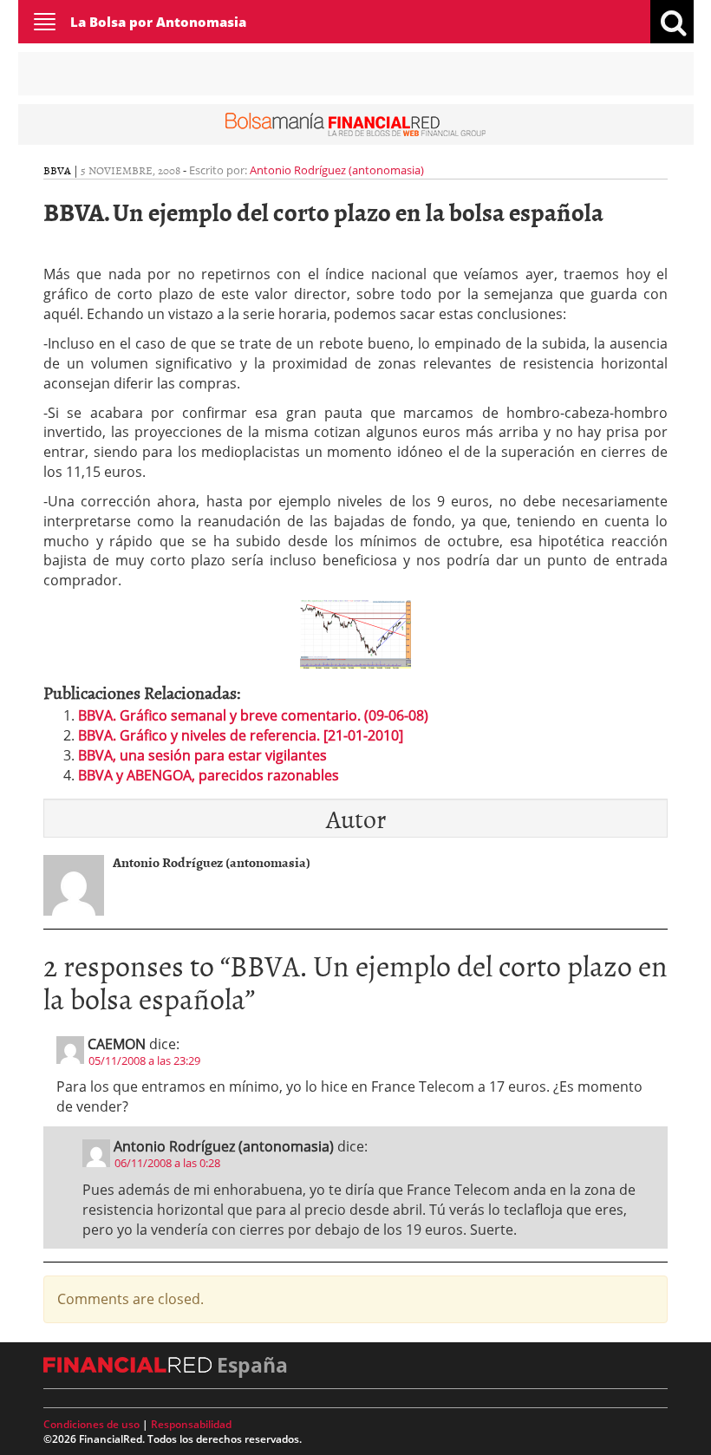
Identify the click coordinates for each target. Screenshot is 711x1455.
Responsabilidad (191, 1424)
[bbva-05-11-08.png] (355, 633)
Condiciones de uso (91, 1424)
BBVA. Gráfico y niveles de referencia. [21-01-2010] (240, 735)
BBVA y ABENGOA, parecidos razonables (208, 775)
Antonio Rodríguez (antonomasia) (337, 170)
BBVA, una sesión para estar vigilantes (202, 755)
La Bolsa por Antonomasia (158, 21)
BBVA (57, 170)
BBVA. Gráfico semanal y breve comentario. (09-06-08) (253, 715)
